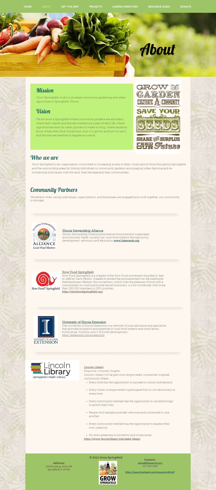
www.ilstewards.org (126, 240)
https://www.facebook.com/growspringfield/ (150, 472)
